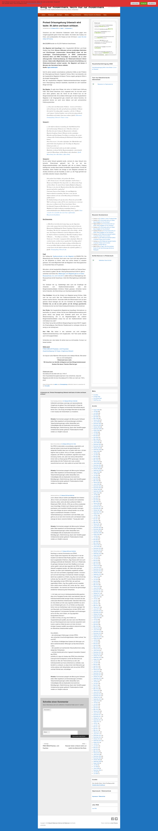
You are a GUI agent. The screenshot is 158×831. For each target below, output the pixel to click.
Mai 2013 (95, 685)
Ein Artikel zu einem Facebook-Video (108, 218)
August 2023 (96, 472)
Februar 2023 (96, 482)
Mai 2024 (95, 456)
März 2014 (95, 668)
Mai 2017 (95, 602)
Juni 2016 (95, 621)
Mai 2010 (95, 747)
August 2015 (96, 638)
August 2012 (96, 701)
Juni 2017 (95, 600)
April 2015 (95, 645)
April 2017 (95, 604)
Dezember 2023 (97, 465)
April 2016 (95, 624)
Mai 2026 (95, 415)
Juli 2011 (95, 723)
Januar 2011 (96, 733)
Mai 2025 (95, 435)
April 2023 (95, 479)
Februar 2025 (96, 441)
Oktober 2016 (96, 614)
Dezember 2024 (97, 444)
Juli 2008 (95, 772)
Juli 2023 (95, 474)
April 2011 (95, 728)
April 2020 (95, 541)
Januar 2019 (96, 567)
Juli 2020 (95, 536)
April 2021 (95, 520)
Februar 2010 (96, 753)
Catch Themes (114, 823)
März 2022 (95, 501)
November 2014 (97, 654)
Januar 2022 (96, 505)
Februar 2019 (96, 565)
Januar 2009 (96, 768)
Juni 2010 (95, 746)
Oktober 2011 (96, 718)
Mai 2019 (95, 560)
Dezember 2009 (97, 756)
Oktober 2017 (96, 593)
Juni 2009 (95, 766)
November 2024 (97, 446)
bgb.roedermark (52, 67)
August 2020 (96, 534)
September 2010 (97, 740)
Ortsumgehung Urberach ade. (59, 249)
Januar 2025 (96, 442)
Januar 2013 (96, 692)
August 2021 (96, 513)
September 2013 (97, 678)
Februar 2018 (96, 586)
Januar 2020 (96, 546)
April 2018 (95, 583)
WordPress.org (96, 400)
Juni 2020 (95, 538)
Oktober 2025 (96, 427)
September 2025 (97, 428)
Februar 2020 (96, 545)
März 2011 (95, 730)
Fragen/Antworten (76, 15)
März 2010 (95, 751)
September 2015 (97, 636)
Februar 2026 (96, 420)
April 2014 (95, 666)
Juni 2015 (95, 642)
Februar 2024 (96, 461)
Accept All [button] (143, 3)
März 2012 (95, 709)
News (105, 15)
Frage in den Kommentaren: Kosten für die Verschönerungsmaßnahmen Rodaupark (103, 248)
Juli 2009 (95, 765)
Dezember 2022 (97, 486)
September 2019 (97, 553)
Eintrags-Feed (96, 396)
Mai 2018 (95, 581)
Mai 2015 (95, 643)
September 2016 (97, 616)
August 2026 (96, 409)
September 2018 (97, 574)
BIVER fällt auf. (103, 244)
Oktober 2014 (96, 655)
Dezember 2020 (97, 527)
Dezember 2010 (97, 735)
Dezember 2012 (97, 694)
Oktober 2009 (96, 759)
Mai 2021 (95, 519)
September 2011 (97, 720)
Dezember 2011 (97, 714)
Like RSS (94, 808)
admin (61, 28)
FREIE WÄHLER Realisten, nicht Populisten (56, 349)
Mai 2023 (95, 477)
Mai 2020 (95, 539)
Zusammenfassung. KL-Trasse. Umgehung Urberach (58, 351)
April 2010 (95, 749)
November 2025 (97, 425)
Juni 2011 (95, 725)
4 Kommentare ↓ (69, 28)
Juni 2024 (95, 454)
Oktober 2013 (96, 676)
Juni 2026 (95, 413)
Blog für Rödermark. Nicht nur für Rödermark (72, 7)
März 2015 (95, 647)
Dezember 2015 (97, 631)
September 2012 (97, 699)
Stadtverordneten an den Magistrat (63, 256)
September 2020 (97, 532)
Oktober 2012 (96, 697)
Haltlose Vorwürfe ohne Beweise (92, 15)
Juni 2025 (95, 434)
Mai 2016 (95, 623)
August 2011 (96, 721)
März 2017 (95, 605)
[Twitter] (116, 818)
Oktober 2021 (96, 510)
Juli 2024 (95, 453)
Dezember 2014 (97, 652)
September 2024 (97, 449)
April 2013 (95, 687)
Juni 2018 (95, 579)
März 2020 (95, 543)
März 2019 (95, 564)
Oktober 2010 (96, 739)
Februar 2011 (96, 732)
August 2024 (96, 451)
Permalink (47, 386)
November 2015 (97, 633)
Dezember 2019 (97, 548)
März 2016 (95, 626)
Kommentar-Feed (97, 398)
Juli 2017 (95, 598)
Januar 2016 (96, 629)
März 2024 (95, 460)
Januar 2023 (96, 484)
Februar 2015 (96, 649)
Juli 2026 (95, 411)
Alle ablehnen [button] (152, 3)
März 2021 (95, 522)
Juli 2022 (95, 494)
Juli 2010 (95, 744)
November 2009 (97, 758)
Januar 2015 (96, 650)
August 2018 (96, 576)
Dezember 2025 (97, 423)
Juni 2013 (95, 683)
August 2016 (96, 617)
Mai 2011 (95, 727)
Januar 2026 (96, 422)
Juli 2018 (95, 578)
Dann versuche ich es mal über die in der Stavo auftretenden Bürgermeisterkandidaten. (64, 213)
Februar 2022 (96, 503)
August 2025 (96, 430)
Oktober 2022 (96, 489)
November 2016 (97, 612)
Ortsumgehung (63, 384)
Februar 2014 (96, 669)
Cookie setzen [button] (135, 3)
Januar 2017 (96, 609)
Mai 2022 (95, 498)
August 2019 (96, 555)
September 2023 (97, 470)
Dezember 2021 (97, 506)
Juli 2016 (95, 619)
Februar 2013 (96, 690)
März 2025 (95, 439)
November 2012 (97, 695)
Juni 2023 (95, 475)
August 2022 (96, 493)
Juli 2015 (95, 640)
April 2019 (95, 562)
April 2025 (95, 437)
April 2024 (95, 458)
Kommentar (47, 709)
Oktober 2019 (96, 552)
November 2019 (97, 550)
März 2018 (95, 584)
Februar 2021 (96, 524)
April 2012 (95, 707)
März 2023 (95, 480)
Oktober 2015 (96, 635)
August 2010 (96, 742)
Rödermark (51, 15)
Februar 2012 (96, 711)
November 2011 (97, 716)
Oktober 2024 (96, 448)
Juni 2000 (95, 773)
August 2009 (96, 763)
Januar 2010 (96, 754)
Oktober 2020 (96, 531)
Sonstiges (59, 15)
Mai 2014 (95, 664)
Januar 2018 (96, 588)
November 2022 (97, 487)
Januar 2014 (96, 671)
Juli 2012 (95, 702)
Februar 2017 (96, 607)
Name (45, 732)
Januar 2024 (96, 463)
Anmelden (95, 395)
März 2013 (95, 688)
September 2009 (97, 761)
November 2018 (97, 571)
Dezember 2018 (97, 569)
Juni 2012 (95, 704)
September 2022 (97, 491)
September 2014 (97, 657)
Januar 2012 (96, 713)
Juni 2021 (95, 517)
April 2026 (95, 416)
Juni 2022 (95, 496)
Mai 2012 (95, 706)
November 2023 (97, 467)
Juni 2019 (95, 558)
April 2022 (95, 500)
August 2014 (96, 659)
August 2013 (96, 680)
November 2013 (97, 675)
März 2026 (95, 418)
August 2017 (96, 597)
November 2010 (97, 737)
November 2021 (97, 508)
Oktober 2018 (96, 572)
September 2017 (97, 595)
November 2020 (97, 529)
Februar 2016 (96, 628)
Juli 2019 (95, 557)
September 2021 (97, 512)
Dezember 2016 (97, 610)
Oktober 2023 (96, 468)
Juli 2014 (95, 661)
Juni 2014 (95, 662)
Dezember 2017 (97, 590)
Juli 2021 (95, 515)
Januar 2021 (96, 526)
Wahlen (67, 15)
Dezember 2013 (97, 673)
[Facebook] (112, 818)
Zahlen (43, 15)
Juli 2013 (95, 681)
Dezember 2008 (97, 770)
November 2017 (97, 591)
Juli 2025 (95, 432)
